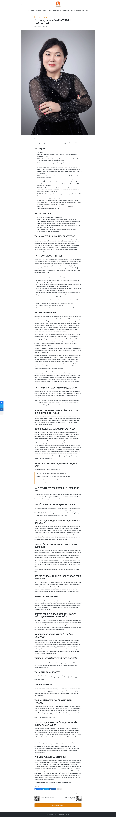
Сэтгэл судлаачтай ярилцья (41, 17)
